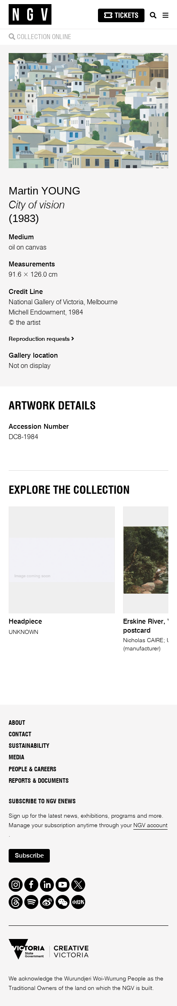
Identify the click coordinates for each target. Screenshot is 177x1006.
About (17, 723)
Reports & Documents (39, 781)
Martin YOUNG (44, 191)
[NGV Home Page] (30, 14)
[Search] (153, 15)
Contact (20, 734)
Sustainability (29, 746)
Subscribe (29, 856)
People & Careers (32, 769)
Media (16, 757)
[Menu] (165, 15)
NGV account (150, 825)
